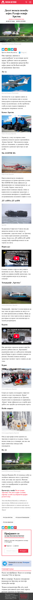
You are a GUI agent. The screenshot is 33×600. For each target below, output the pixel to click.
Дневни (17, 545)
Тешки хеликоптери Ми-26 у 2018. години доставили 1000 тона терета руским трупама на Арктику (16, 589)
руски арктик (8, 517)
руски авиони (8, 522)
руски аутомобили (22, 517)
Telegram (23, 52)
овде (13, 597)
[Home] (3, 2)
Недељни (9, 545)
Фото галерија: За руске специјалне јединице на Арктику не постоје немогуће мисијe (16, 581)
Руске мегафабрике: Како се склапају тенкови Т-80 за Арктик (16, 574)
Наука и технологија (16, 19)
